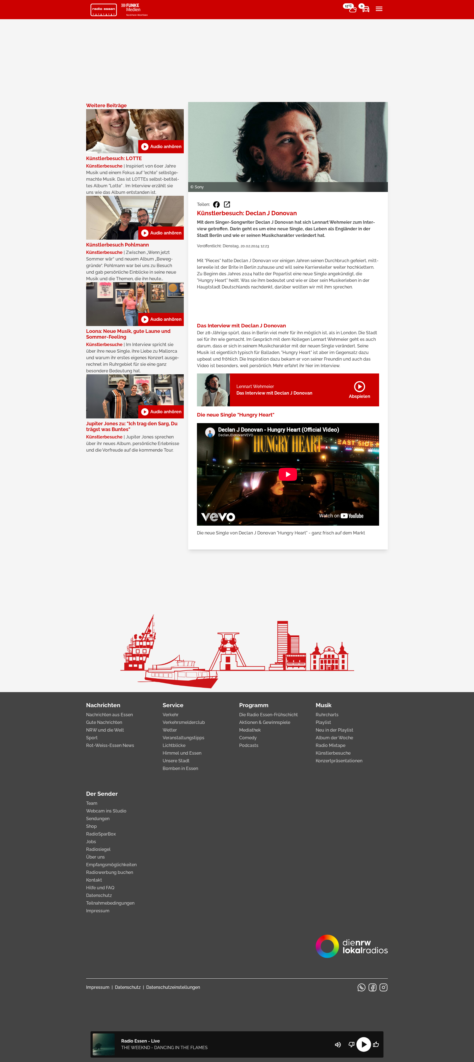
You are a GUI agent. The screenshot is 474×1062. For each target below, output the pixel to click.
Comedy (248, 737)
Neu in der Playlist (334, 730)
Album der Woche (334, 737)
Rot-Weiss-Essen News (110, 745)
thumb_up (376, 1044)
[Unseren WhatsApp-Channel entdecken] (361, 987)
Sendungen (97, 818)
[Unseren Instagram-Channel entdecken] (383, 987)
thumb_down (351, 1044)
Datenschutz (99, 895)
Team (91, 803)
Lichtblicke (174, 745)
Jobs (91, 841)
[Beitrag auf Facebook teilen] (216, 204)
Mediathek (250, 730)
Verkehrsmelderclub (184, 722)
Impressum (97, 910)
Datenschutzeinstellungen (173, 987)
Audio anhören (161, 146)
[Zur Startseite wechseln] (104, 10)
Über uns (95, 857)
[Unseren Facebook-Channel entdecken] (372, 987)
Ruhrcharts (327, 714)
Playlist (323, 722)
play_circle (364, 1044)
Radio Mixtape (330, 745)
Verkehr (171, 714)
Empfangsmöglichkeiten (111, 864)
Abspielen (359, 389)
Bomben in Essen (180, 768)
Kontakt (94, 880)
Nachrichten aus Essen (109, 714)
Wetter (170, 730)
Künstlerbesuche (333, 753)
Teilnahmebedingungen (110, 903)
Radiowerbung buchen (109, 872)
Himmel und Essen (182, 753)
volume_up (338, 1045)
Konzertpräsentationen (339, 760)
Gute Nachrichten (104, 722)
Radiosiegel (98, 849)
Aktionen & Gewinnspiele (264, 722)
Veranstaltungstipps (183, 737)
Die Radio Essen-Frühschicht (268, 714)
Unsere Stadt (176, 760)
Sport (92, 737)
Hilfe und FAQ (100, 887)
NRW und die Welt (105, 730)
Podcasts (248, 745)
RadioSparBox (101, 834)
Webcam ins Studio (106, 811)
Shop (91, 826)
